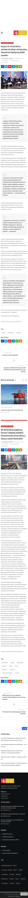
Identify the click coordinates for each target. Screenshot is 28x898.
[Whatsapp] (17, 66)
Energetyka (10, 332)
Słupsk (10, 666)
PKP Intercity (5, 662)
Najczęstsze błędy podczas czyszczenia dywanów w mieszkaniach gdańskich (12, 821)
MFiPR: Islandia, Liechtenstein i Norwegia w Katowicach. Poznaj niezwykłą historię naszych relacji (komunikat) (13, 697)
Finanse (15, 870)
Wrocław (17, 673)
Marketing (18, 874)
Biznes (3, 332)
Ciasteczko (17, 896)
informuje (11, 874)
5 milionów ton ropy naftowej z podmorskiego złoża (12, 410)
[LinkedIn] (13, 66)
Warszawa (12, 669)
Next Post (21, 365)
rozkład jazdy (20, 662)
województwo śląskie (7, 673)
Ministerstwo (5, 879)
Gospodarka (5, 874)
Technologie (5, 883)
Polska (17, 879)
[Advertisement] (14, 15)
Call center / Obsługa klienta (7, 870)
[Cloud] (20, 66)
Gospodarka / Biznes (6, 407)
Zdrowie (18, 883)
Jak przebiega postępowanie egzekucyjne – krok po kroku (13, 814)
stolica (16, 666)
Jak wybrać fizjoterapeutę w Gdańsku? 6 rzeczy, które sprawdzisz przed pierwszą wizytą (12, 807)
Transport (18, 332)
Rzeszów (4, 666)
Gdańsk (20, 870)
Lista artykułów (6, 850)
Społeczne (23, 879)
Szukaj (24, 728)
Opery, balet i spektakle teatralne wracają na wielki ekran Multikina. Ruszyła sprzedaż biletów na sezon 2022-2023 (15, 370)
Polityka (12, 879)
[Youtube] (9, 66)
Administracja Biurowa (7, 865)
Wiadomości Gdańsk (7, 58)
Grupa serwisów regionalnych (10, 853)
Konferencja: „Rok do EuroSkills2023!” (10, 355)
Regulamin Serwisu (7, 834)
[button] (23, 380)
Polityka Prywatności (7, 837)
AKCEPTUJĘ (24, 894)
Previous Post (8, 353)
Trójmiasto (4, 669)
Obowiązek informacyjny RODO (10, 839)
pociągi (12, 662)
